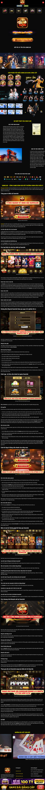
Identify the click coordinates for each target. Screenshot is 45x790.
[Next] (43, 60)
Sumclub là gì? (18, 771)
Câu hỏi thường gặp (19, 773)
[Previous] (2, 60)
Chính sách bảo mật (19, 776)
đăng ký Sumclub (19, 336)
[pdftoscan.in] (22, 2)
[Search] (43, 2)
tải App (18, 474)
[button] (2, 2)
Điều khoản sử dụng (19, 778)
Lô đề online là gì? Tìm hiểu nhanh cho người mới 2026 (30, 759)
